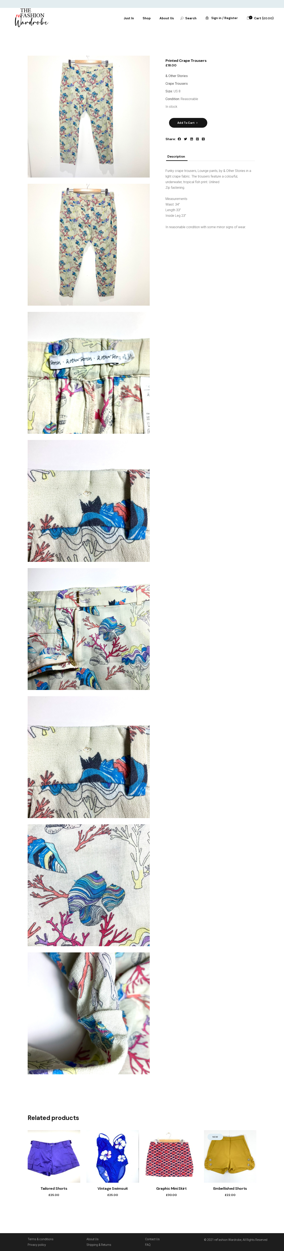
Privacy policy (37, 1244)
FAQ (148, 1244)
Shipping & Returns (98, 1244)
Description (176, 157)
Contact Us (152, 1239)
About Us (92, 1239)
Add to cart (186, 123)
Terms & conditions (40, 1239)
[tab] (176, 158)
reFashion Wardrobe (227, 1239)
